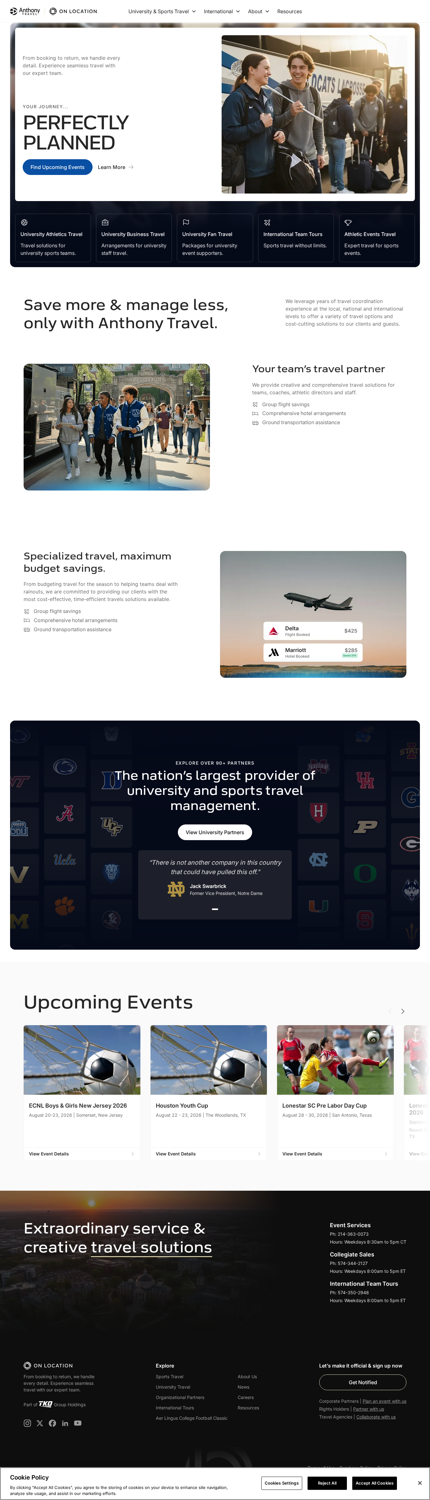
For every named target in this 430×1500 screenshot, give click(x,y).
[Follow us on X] (40, 1423)
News (243, 1387)
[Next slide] (402, 1011)
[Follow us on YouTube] (78, 1423)
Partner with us (368, 1409)
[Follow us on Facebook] (52, 1423)
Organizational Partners (180, 1397)
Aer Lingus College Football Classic (192, 1418)
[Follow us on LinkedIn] (65, 1423)
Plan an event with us (384, 1401)
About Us (247, 1376)
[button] (162, 11)
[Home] (49, 1365)
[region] (215, 1483)
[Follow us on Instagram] (27, 1423)
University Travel (173, 1387)
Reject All (327, 1483)
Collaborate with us (376, 1416)
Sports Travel (169, 1376)
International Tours (175, 1407)
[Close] (420, 1483)
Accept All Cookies (374, 1483)
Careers (246, 1397)
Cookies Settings (282, 1483)
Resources (289, 11)
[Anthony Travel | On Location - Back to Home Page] (54, 11)
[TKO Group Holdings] (45, 1404)
